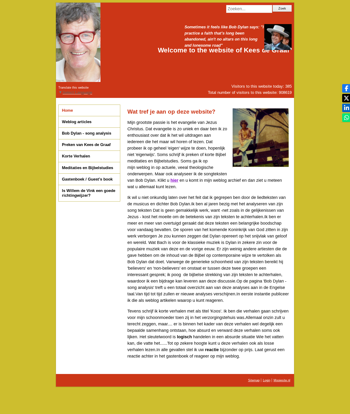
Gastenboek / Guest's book (87, 179)
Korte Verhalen (76, 156)
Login (266, 380)
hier (174, 180)
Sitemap (254, 380)
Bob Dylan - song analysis (86, 133)
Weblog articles (76, 122)
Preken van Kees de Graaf (86, 144)
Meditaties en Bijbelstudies (87, 168)
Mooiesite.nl (282, 380)
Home (67, 110)
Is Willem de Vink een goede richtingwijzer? (88, 193)
